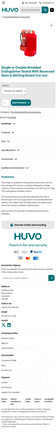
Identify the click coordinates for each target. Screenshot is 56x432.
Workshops (6, 387)
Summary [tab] (6, 123)
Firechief (11, 117)
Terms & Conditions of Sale (15, 401)
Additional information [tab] (13, 168)
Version (5, 85)
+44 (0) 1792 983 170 (10, 307)
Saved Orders (7, 348)
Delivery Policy (7, 338)
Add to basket (19, 102)
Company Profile (8, 360)
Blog (3, 365)
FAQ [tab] (3, 141)
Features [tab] (5, 132)
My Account (31, 2)
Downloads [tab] (7, 159)
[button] (51, 25)
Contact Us (48, 2)
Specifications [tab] (8, 150)
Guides (4, 382)
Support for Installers (10, 392)
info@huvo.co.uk (8, 315)
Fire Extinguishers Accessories (16, 17)
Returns (4, 343)
